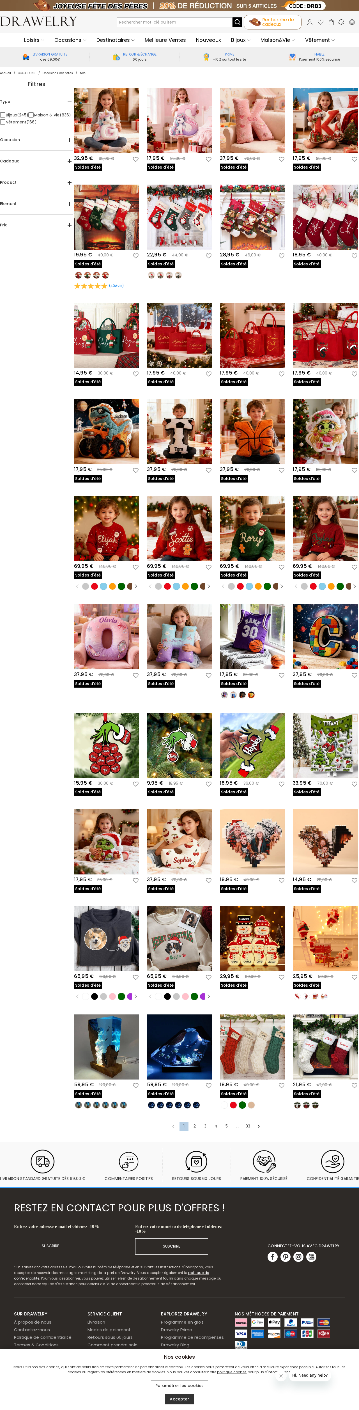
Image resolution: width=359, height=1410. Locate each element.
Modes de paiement (109, 1330)
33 (248, 1126)
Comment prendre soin (112, 1345)
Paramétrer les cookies (179, 1385)
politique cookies (232, 1372)
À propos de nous (32, 1322)
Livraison (96, 1322)
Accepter (179, 1399)
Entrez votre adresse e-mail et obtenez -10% (56, 1226)
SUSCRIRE (50, 1246)
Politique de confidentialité (43, 1337)
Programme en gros (182, 1322)
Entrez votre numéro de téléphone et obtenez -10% (178, 1229)
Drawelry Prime (176, 1330)
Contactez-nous (32, 1330)
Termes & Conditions (36, 1345)
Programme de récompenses (192, 1337)
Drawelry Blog (175, 1345)
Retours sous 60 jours (110, 1337)
